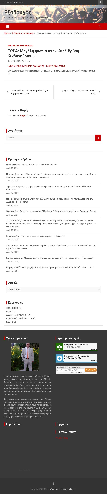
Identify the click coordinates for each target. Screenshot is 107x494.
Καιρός (9, 322)
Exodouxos (26, 61)
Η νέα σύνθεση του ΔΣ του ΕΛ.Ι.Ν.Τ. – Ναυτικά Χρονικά (31, 164)
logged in (24, 115)
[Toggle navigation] (8, 26)
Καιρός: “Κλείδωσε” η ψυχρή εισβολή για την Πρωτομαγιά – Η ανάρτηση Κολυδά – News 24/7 (49, 267)
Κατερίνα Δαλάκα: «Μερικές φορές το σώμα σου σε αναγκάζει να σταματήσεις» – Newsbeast (49, 258)
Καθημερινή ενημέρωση (20, 46)
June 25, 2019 (14, 61)
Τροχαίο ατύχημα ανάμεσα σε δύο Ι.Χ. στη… (78, 92)
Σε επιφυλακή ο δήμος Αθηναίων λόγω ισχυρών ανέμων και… (29, 92)
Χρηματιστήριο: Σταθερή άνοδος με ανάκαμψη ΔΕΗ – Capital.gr (35, 236)
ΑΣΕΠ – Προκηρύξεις (16, 315)
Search (98, 138)
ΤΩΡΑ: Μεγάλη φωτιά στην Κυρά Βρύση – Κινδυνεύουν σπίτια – (37, 66)
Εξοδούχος (17, 12)
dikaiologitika (12, 308)
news (8, 311)
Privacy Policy (62, 438)
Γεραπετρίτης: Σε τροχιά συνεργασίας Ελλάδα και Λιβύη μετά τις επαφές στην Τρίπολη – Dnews (51, 211)
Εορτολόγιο (24, 470)
